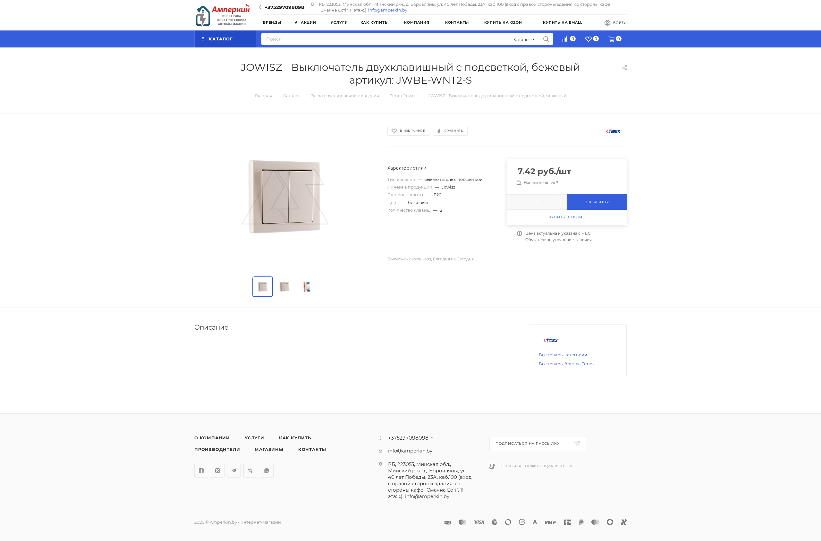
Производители (217, 449)
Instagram (217, 471)
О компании (212, 437)
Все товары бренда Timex (567, 363)
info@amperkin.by (387, 10)
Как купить (295, 437)
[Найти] (546, 39)
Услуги (254, 437)
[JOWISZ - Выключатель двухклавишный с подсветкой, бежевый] (285, 196)
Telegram (234, 471)
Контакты (312, 449)
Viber (250, 471)
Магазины (269, 449)
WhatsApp (267, 471)
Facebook (201, 471)
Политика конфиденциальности (536, 466)
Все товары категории (563, 354)
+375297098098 (284, 7)
